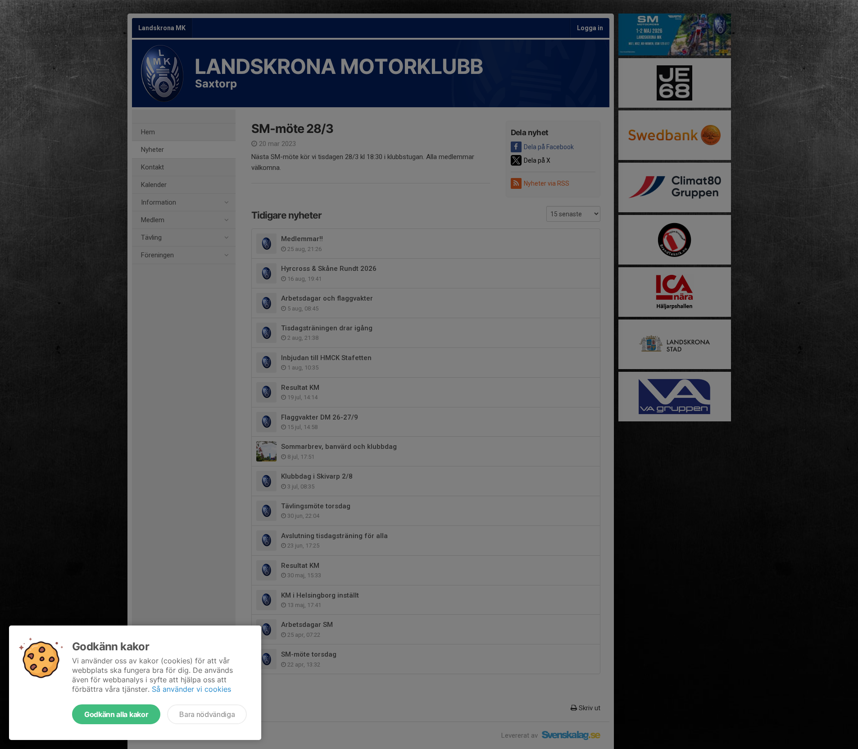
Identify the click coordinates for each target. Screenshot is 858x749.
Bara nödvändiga (207, 714)
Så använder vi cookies (191, 689)
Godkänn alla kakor (116, 714)
